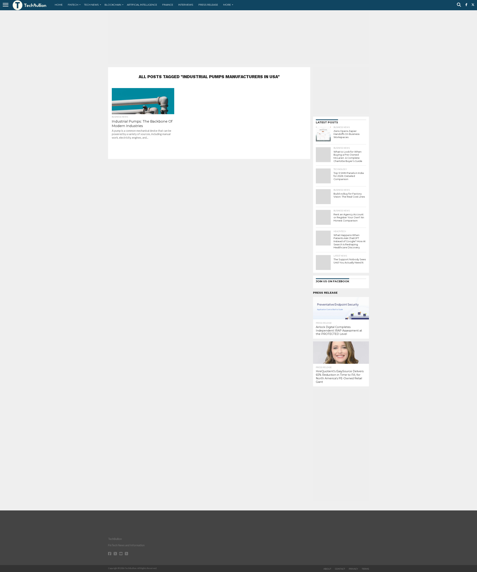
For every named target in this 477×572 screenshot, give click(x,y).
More (227, 4)
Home (59, 4)
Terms (365, 569)
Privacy (353, 569)
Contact (340, 569)
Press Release (208, 4)
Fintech (73, 4)
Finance (167, 4)
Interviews (185, 4)
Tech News (91, 4)
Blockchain (113, 4)
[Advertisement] (238, 38)
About (327, 569)
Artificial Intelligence (142, 4)
